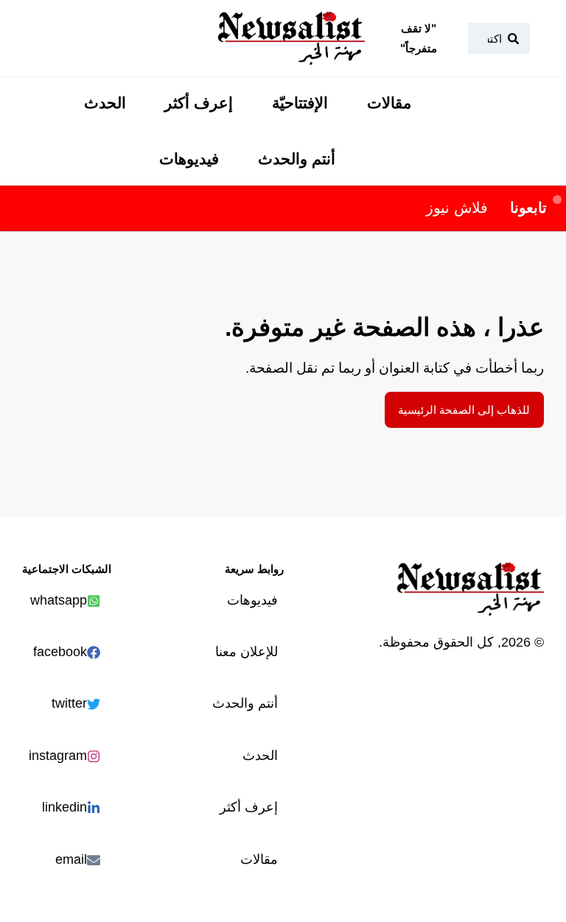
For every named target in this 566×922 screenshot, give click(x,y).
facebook (60, 651)
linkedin (64, 806)
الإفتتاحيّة (300, 103)
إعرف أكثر (198, 103)
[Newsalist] (291, 38)
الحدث (105, 103)
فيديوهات (189, 159)
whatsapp (58, 600)
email (71, 859)
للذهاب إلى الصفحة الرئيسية (464, 410)
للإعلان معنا (246, 651)
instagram (58, 755)
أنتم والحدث (296, 159)
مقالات (389, 103)
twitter (69, 703)
